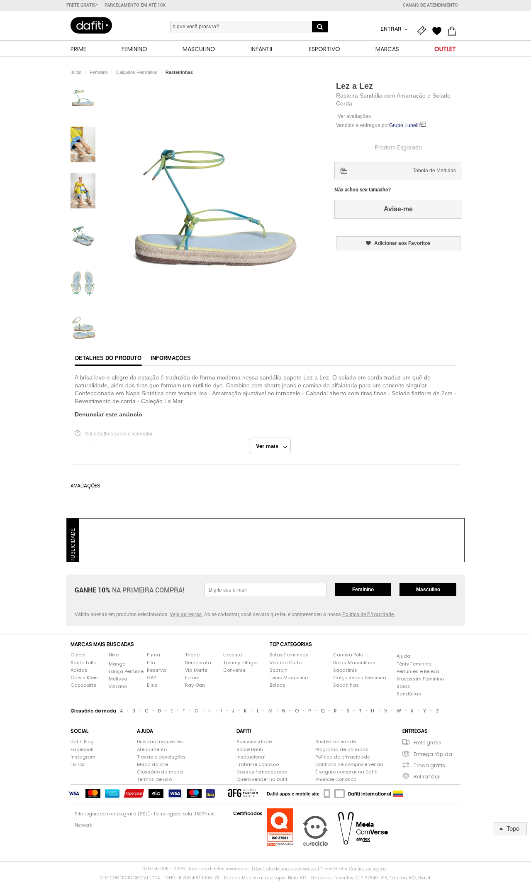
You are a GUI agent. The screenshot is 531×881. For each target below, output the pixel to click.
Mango (117, 664)
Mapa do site (152, 764)
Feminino (363, 589)
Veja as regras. (186, 614)
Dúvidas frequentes (160, 742)
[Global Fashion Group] (243, 793)
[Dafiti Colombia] (398, 793)
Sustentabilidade (335, 742)
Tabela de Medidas (434, 171)
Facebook (82, 749)
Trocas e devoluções (161, 757)
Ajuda (403, 656)
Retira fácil (427, 776)
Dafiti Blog (82, 742)
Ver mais (269, 446)
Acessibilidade (254, 742)
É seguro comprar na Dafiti (346, 772)
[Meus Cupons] (424, 30)
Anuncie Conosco (335, 779)
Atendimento (152, 749)
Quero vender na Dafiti (262, 779)
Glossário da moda (160, 772)
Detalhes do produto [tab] (108, 358)
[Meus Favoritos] (439, 30)
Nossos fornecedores (261, 772)
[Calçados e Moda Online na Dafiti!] (91, 25)
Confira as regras (368, 869)
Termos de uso (154, 779)
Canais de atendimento (430, 5)
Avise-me (398, 209)
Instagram (83, 757)
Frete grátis (427, 742)
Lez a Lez (354, 86)
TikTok (78, 764)
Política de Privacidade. (368, 614)
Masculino (428, 589)
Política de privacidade (342, 757)
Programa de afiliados (341, 749)
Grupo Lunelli (404, 125)
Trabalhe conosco (257, 764)
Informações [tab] (171, 358)
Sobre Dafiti (249, 749)
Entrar (391, 28)
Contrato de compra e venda (349, 764)
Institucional (251, 757)
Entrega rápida (433, 754)
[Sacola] (453, 30)
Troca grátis (429, 765)
